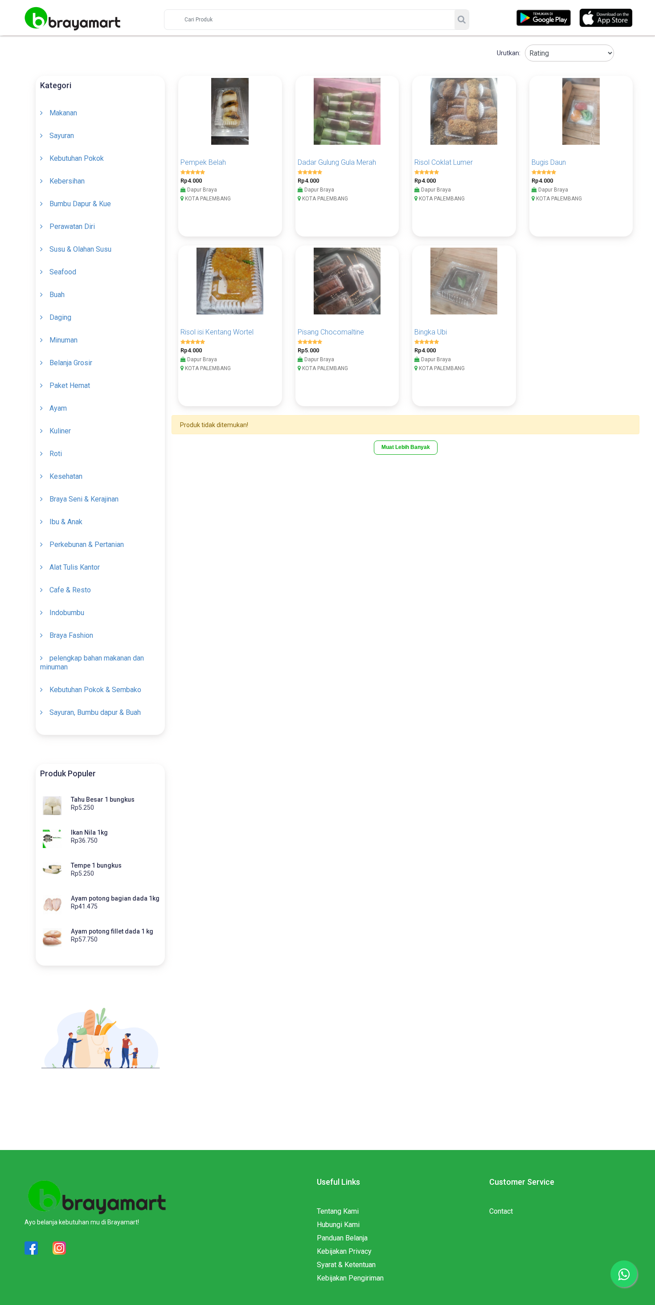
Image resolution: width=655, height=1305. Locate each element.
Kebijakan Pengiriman (350, 1278)
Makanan (63, 113)
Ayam (58, 408)
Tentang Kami (338, 1211)
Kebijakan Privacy (344, 1251)
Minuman (63, 340)
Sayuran (61, 135)
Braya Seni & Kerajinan (84, 499)
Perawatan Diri (72, 226)
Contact (501, 1211)
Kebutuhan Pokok (76, 158)
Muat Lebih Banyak (405, 447)
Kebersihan (67, 181)
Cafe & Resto (70, 590)
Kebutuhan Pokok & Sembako (95, 689)
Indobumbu (66, 612)
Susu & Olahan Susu (80, 249)
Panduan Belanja (342, 1238)
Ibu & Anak (65, 522)
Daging (60, 317)
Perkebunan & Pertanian (86, 544)
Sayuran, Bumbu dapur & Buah (95, 712)
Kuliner (60, 431)
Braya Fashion (71, 635)
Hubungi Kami (338, 1224)
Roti (55, 453)
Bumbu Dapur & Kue (80, 204)
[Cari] (461, 19)
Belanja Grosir (70, 363)
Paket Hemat (69, 385)
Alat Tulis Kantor (74, 567)
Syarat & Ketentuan (346, 1264)
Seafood (62, 272)
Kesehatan (65, 476)
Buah (57, 294)
